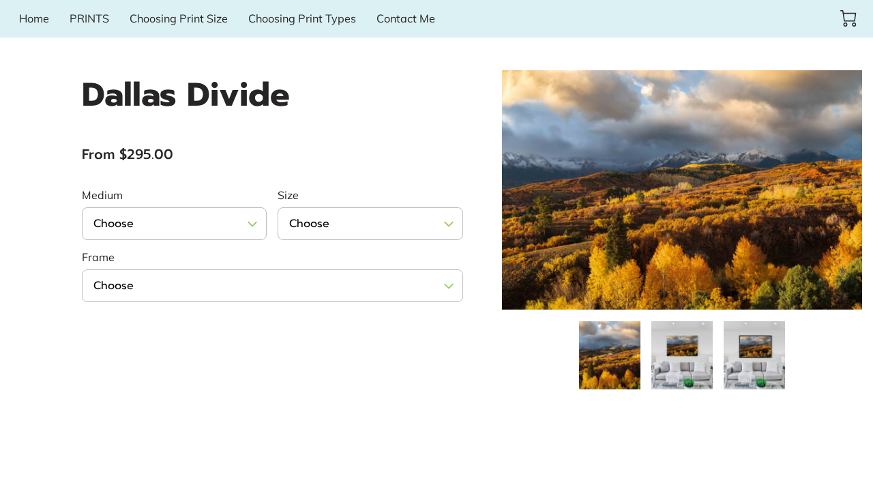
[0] (848, 18)
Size (288, 195)
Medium (102, 195)
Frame (98, 257)
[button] (174, 223)
